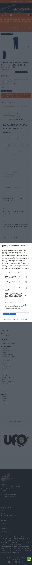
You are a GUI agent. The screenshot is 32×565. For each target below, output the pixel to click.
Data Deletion (7, 319)
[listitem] (16, 273)
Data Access (16, 319)
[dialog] (16, 282)
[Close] (28, 245)
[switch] (26, 277)
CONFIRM (10, 313)
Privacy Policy (24, 319)
